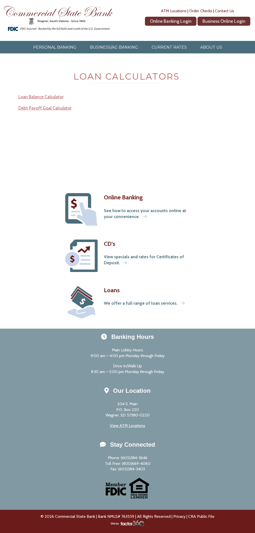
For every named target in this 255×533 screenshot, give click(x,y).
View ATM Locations (127, 425)
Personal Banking (54, 47)
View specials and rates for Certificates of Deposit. (144, 259)
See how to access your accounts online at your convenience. (145, 213)
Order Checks (200, 10)
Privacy (179, 516)
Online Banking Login (170, 21)
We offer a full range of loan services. (141, 303)
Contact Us (224, 10)
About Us (211, 47)
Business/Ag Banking (114, 47)
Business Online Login (223, 21)
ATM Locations (174, 10)
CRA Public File (201, 516)
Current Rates (169, 47)
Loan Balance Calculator (41, 96)
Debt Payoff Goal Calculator (44, 108)
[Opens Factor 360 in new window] (127, 526)
